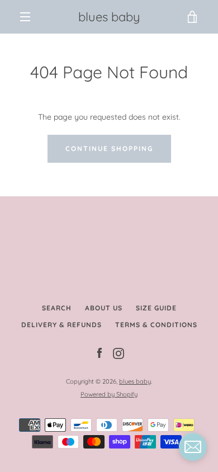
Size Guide (156, 308)
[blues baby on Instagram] (118, 353)
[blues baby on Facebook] (99, 353)
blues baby (109, 17)
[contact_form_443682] (193, 447)
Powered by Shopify (109, 394)
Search (57, 308)
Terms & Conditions (156, 324)
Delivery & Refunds (61, 324)
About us (103, 308)
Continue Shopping (109, 148)
